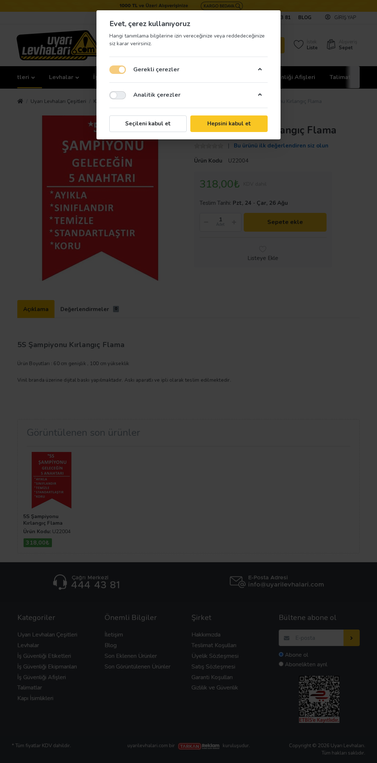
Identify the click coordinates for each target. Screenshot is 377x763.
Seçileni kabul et (148, 123)
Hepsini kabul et (229, 123)
